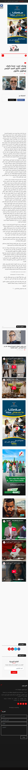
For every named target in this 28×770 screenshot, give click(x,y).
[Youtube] (23, 704)
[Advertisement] (14, 118)
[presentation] (3, 326)
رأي (25, 63)
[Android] (26, 704)
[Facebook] (18, 704)
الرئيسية (1, 7)
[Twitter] (21, 704)
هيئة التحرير (21, 1)
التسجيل (14, 672)
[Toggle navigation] (3, 55)
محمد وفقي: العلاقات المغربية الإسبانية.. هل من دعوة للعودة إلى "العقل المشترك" (15, 347)
